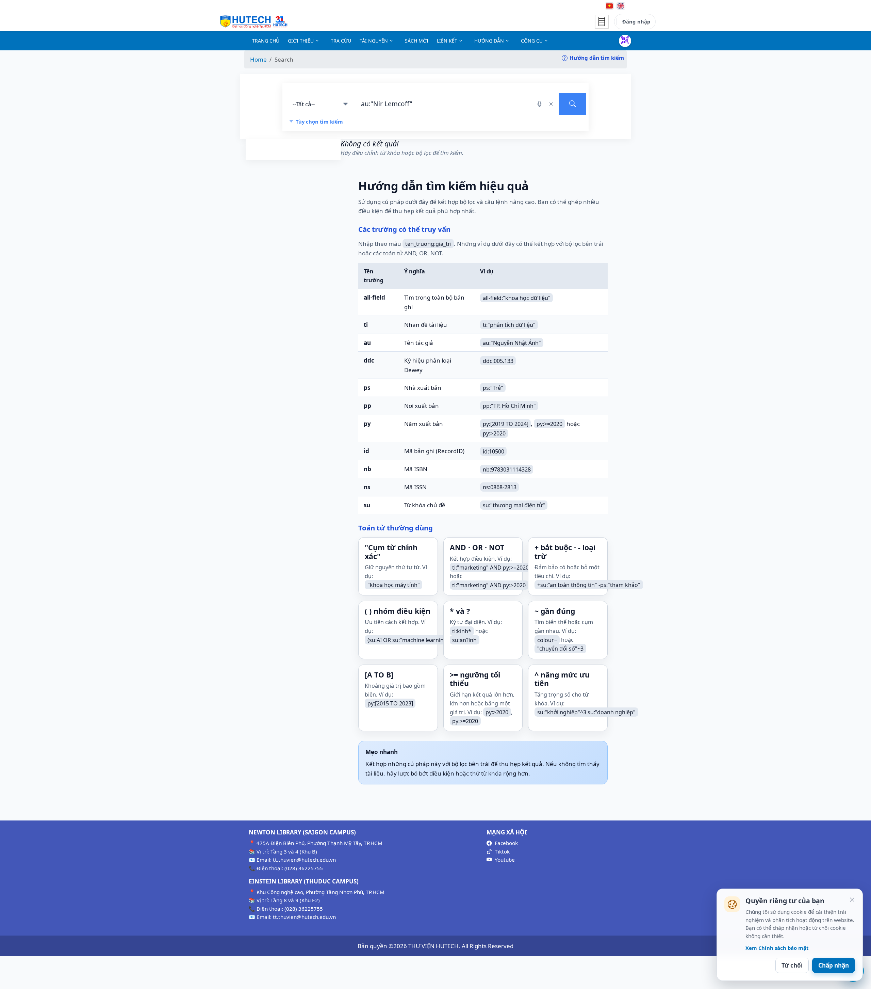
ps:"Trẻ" (493, 388)
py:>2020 (494, 433)
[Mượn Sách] (625, 41)
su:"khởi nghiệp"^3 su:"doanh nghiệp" (586, 712)
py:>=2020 (549, 424)
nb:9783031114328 (507, 469)
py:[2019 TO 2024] (505, 424)
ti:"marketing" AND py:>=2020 (490, 567)
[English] (621, 6)
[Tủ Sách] (602, 22)
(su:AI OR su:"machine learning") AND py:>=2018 (429, 639)
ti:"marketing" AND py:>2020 (489, 585)
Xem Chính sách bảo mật (776, 947)
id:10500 (493, 451)
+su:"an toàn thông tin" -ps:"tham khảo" (588, 585)
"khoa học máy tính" (393, 585)
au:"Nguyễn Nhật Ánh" (512, 343)
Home (258, 59)
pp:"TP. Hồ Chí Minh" (509, 406)
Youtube (505, 859)
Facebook (506, 843)
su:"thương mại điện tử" (514, 505)
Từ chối (792, 965)
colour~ (547, 639)
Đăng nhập (636, 21)
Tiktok (502, 851)
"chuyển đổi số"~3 (560, 648)
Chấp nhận (833, 965)
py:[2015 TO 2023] (390, 703)
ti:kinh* (461, 631)
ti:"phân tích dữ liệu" (509, 325)
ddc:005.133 (498, 360)
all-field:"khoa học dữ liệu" (516, 297)
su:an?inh (464, 639)
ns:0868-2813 (499, 487)
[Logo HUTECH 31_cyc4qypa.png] (254, 21)
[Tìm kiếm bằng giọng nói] (539, 104)
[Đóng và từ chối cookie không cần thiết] (852, 899)
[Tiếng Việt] (609, 6)
